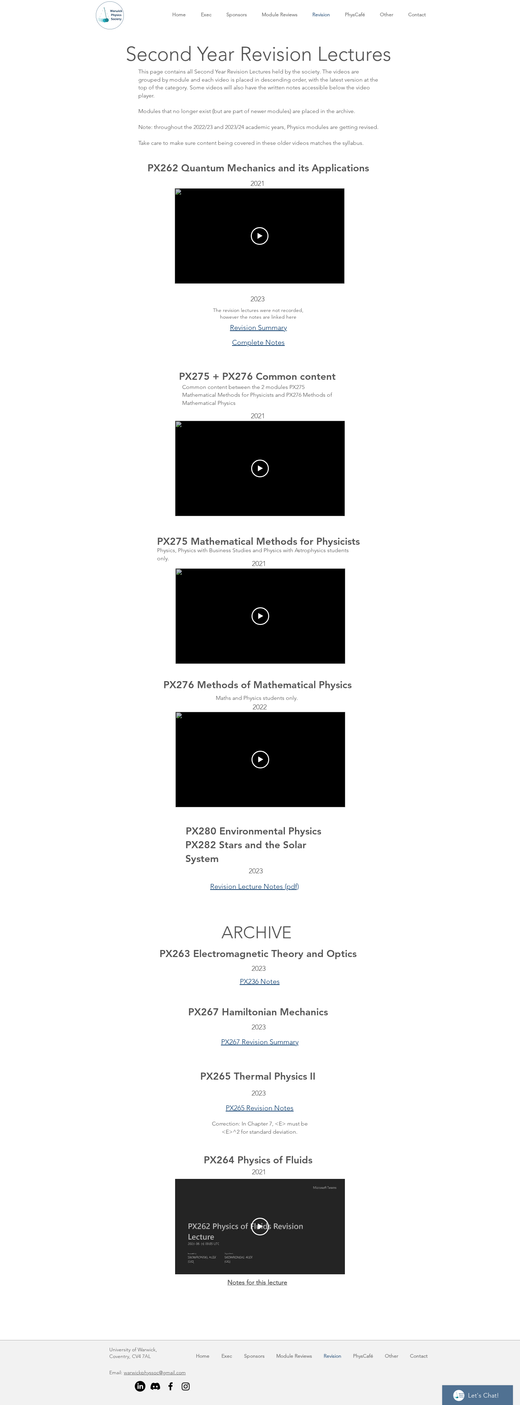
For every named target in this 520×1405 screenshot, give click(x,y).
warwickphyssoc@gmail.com (155, 1372)
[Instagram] (185, 1386)
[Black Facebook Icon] (170, 1386)
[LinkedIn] (140, 1386)
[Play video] (259, 236)
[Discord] (155, 1386)
